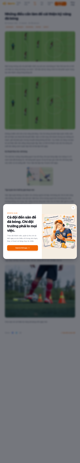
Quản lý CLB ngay (21, 248)
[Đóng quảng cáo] (73, 208)
